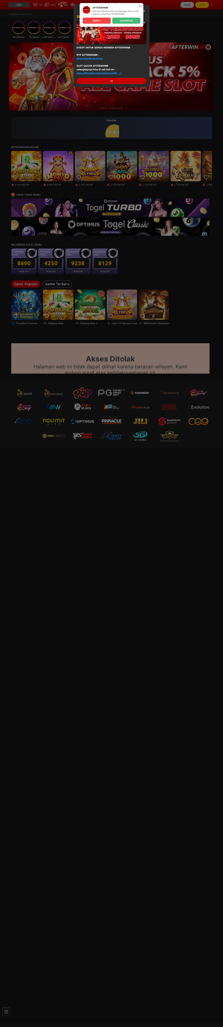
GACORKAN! (126, 20)
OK (111, 81)
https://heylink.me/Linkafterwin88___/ (99, 73)
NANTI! (96, 20)
